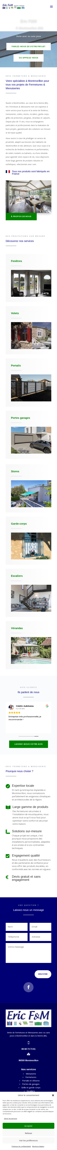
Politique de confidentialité (21, 1146)
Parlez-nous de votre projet (28, 46)
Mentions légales (38, 1146)
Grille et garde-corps (30, 1087)
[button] (53, 1095)
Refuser (28, 1133)
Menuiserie (31, 1073)
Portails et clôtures (31, 1080)
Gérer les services (10, 1118)
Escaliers (31, 1091)
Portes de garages (31, 1084)
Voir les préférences (28, 1140)
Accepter (28, 1126)
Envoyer (43, 974)
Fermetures (30, 1077)
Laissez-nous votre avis (28, 744)
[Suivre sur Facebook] (28, 987)
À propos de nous (21, 216)
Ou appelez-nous (28, 57)
